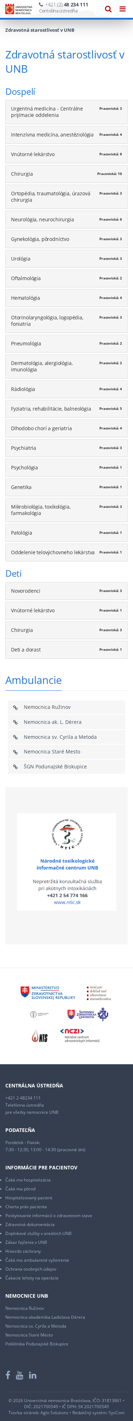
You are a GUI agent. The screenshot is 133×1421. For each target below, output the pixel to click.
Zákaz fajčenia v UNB (26, 1242)
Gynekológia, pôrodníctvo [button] (40, 239)
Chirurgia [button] (22, 173)
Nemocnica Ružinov (47, 707)
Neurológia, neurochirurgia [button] (42, 219)
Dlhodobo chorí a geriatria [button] (41, 428)
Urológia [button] (21, 258)
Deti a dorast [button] (26, 649)
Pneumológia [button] (26, 343)
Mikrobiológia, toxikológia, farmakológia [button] (40, 509)
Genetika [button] (21, 487)
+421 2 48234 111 (23, 1098)
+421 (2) (66, 4)
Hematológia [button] (25, 297)
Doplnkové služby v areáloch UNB (38, 1233)
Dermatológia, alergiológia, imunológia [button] (41, 366)
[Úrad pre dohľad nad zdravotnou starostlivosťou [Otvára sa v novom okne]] (99, 992)
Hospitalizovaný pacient (28, 1198)
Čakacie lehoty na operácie (32, 1278)
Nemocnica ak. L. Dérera (53, 722)
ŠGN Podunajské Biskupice (55, 766)
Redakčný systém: (89, 1413)
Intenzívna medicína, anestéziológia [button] (52, 134)
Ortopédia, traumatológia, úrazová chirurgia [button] (50, 196)
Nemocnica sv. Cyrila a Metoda (60, 736)
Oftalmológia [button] (26, 278)
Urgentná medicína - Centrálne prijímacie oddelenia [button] (47, 111)
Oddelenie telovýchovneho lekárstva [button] (53, 552)
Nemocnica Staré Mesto (52, 751)
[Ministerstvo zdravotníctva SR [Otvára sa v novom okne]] (47, 992)
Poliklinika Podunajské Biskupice (36, 1344)
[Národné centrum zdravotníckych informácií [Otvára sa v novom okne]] (80, 1035)
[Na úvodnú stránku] (18, 9)
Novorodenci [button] (25, 590)
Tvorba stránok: (24, 1413)
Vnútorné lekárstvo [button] (33, 154)
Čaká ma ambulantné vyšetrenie (37, 1260)
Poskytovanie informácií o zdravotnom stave (48, 1216)
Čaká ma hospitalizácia (28, 1180)
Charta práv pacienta (26, 1207)
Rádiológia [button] (23, 389)
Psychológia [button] (24, 467)
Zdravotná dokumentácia (30, 1224)
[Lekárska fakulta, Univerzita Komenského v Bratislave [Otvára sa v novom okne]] (39, 1014)
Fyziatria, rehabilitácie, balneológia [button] (51, 408)
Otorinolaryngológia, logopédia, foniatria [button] (47, 320)
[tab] (66, 112)
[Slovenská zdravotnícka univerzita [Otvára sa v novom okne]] (87, 1014)
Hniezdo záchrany (23, 1251)
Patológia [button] (21, 532)
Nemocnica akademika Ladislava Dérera (45, 1317)
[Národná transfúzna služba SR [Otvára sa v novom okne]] (40, 1035)
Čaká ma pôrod (20, 1189)
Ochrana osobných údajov (30, 1269)
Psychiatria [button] (23, 447)
